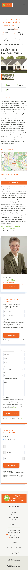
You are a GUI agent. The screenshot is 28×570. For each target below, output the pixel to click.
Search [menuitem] (14, 512)
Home (2, 226)
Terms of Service (9, 420)
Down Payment (7, 450)
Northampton (6, 229)
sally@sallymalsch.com (15, 535)
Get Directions (14, 182)
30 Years (7, 439)
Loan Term (5, 436)
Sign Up (17, 553)
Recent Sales (11, 282)
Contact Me (11, 286)
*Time (4, 372)
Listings (8, 226)
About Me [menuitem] (14, 515)
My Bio (21, 284)
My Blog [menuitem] (14, 519)
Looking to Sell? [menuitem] (14, 517)
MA (12, 226)
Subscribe (11, 335)
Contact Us (8, 350)
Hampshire (17, 226)
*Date (4, 366)
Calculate (11, 465)
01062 (13, 229)
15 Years (13, 439)
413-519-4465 (9, 280)
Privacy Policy (14, 329)
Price (4, 444)
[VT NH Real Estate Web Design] (14, 566)
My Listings (5, 282)
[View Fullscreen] (3, 159)
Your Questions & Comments (10, 378)
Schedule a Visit (19, 350)
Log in (12, 553)
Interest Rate (6, 456)
